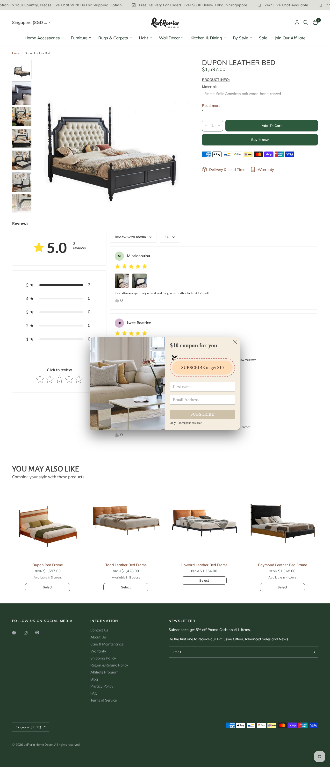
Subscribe (202, 414)
